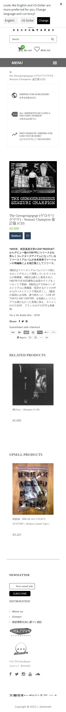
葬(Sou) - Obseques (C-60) (26, 409)
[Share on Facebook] (19, 321)
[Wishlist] (27, 235)
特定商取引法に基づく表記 (27, 622)
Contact (16, 616)
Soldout (16, 235)
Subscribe (20, 593)
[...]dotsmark (44, 706)
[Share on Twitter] (23, 321)
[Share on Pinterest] (27, 321)
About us (17, 611)
